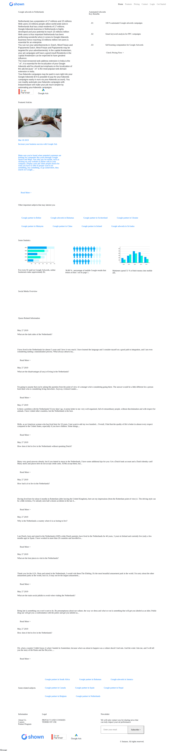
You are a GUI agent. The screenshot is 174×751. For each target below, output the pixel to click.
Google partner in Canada (55, 688)
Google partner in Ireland (92, 226)
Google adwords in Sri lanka (122, 226)
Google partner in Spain (84, 688)
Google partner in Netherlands (88, 696)
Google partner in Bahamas (90, 679)
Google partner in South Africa (57, 679)
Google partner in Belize (31, 218)
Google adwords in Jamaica (122, 679)
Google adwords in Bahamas (62, 218)
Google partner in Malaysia (32, 226)
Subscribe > (136, 730)
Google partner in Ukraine (127, 218)
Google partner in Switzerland (95, 218)
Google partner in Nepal (113, 688)
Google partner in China (62, 226)
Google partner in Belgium (55, 696)
